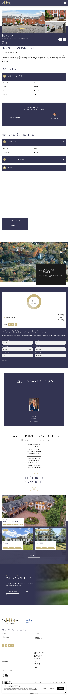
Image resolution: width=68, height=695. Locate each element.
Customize (52, 688)
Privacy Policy (63, 682)
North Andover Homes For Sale (34, 451)
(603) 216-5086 (11, 594)
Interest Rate (5, 353)
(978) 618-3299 (55, 118)
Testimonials (37, 666)
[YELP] (12, 645)
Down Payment (5, 346)
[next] (36, 489)
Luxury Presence (43, 682)
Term (36, 340)
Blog (35, 661)
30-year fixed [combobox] (39, 342)
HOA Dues (37, 353)
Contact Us (37, 658)
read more (41, 279)
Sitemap (36, 667)
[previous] (32, 489)
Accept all (61, 688)
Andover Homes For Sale (34, 449)
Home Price (4, 340)
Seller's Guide (37, 664)
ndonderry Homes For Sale (34, 456)
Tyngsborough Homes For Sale (34, 467)
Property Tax (37, 346)
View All (56, 27)
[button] (12, 592)
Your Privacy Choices (34, 693)
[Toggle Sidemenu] (65, 3)
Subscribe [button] (59, 3)
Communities (37, 653)
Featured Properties (39, 652)
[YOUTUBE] (9, 645)
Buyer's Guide (37, 663)
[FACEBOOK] (3, 645)
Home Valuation (38, 655)
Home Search (37, 656)
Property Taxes (9, 317)
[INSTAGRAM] (6, 645)
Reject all (44, 688)
